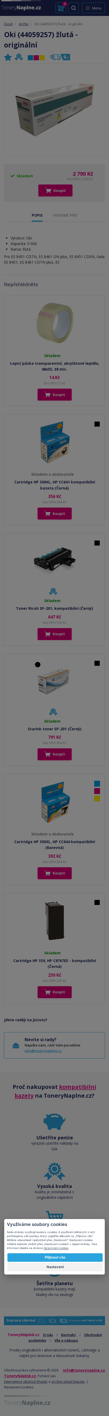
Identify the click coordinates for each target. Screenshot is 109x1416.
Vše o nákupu (66, 1340)
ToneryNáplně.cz (20, 1375)
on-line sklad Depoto (68, 1381)
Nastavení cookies (19, 1387)
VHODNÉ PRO (65, 215)
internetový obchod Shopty (26, 1381)
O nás (48, 1334)
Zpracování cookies (56, 1248)
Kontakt (68, 1334)
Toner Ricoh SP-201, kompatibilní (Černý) (54, 608)
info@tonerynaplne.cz (43, 1050)
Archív (24, 24)
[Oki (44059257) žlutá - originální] (54, 110)
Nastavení (55, 1267)
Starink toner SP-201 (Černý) (54, 728)
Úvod (8, 24)
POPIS (37, 215)
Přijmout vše (55, 1257)
